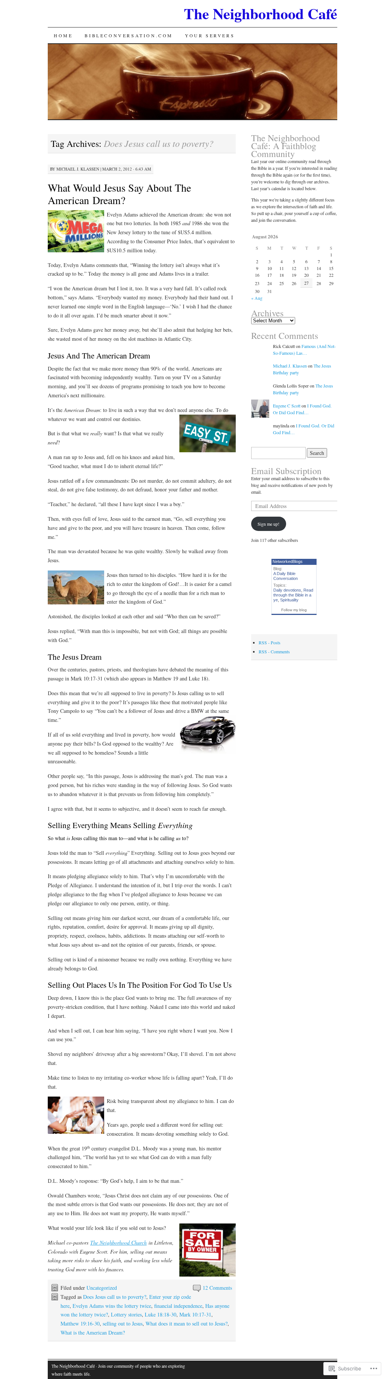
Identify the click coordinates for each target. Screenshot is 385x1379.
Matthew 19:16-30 (80, 1323)
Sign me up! (268, 524)
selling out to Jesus (122, 1323)
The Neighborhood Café (260, 13)
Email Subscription (286, 471)
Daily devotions (287, 590)
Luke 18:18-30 (160, 1314)
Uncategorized (101, 1287)
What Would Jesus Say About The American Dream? (119, 193)
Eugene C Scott (286, 406)
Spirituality (289, 600)
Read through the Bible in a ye (293, 595)
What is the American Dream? (93, 1332)
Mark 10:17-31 (195, 1314)
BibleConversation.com (129, 35)
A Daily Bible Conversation (285, 576)
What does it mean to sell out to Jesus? (186, 1323)
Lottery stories (126, 1314)
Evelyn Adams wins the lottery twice (112, 1305)
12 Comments (217, 1287)
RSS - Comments (274, 651)
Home (63, 35)
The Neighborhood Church (118, 1242)
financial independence (178, 1305)
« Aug (256, 298)
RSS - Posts (269, 642)
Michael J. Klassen (77, 169)
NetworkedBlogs (288, 561)
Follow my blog (294, 610)
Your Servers (210, 35)
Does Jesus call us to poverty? (114, 1296)
